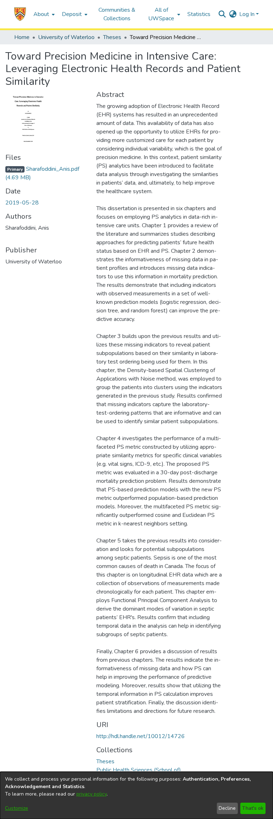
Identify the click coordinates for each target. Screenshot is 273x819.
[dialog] (136, 795)
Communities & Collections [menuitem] (116, 14)
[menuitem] (43, 14)
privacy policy (91, 794)
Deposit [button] (72, 14)
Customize (16, 808)
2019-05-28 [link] (22, 203)
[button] (20, 14)
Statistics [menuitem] (198, 14)
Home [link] (22, 37)
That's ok (252, 808)
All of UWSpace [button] (161, 14)
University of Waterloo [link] (66, 37)
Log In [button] (247, 14)
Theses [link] (112, 37)
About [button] (41, 14)
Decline (227, 808)
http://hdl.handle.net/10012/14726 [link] (140, 736)
